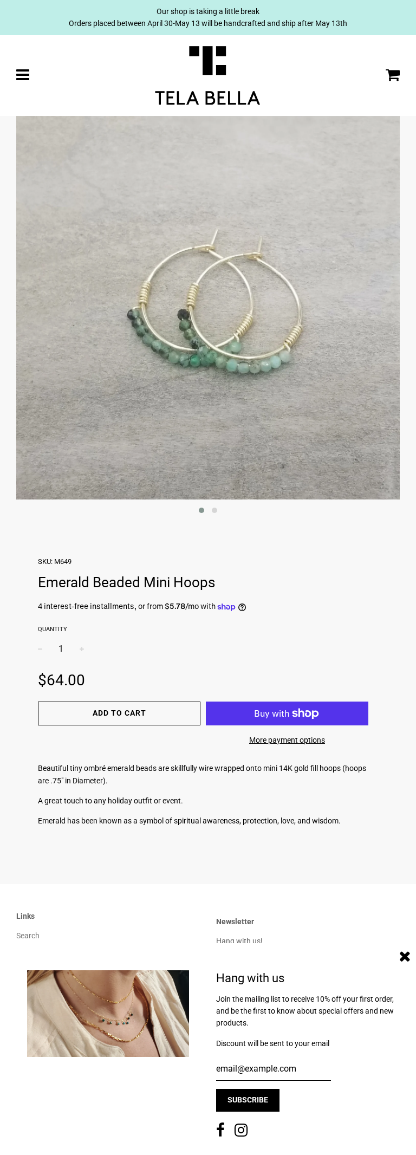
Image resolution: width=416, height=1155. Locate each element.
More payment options (287, 740)
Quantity (52, 629)
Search (28, 935)
